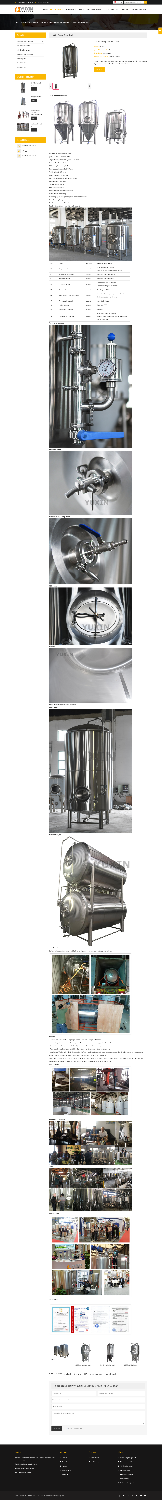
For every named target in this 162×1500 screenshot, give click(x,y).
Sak (80, 9)
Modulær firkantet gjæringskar (37, 125)
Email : (17, 1464)
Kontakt (18, 1452)
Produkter (55, 9)
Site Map (65, 1474)
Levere (64, 1458)
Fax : (16, 1472)
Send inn (57, 1428)
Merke (96, 46)
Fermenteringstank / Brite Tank (59, 22)
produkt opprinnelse (101, 50)
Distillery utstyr (22, 58)
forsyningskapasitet (101, 56)
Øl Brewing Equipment (38, 22)
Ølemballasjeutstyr (23, 46)
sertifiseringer (67, 1470)
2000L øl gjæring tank (36, 84)
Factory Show (94, 9)
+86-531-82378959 (43, 2)
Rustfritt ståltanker (23, 63)
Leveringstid (98, 53)
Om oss (124, 9)
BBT (85, 1374)
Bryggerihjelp (21, 67)
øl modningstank (110, 1374)
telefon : (17, 1468)
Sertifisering (139, 9)
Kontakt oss (111, 9)
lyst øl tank (67, 1374)
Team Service (67, 1462)
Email (99, 69)
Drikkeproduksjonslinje (25, 54)
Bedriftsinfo (95, 1458)
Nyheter (70, 9)
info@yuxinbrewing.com (25, 2)
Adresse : (18, 1458)
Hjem (45, 9)
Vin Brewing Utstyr (23, 50)
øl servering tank (95, 1374)
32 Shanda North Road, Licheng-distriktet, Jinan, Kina (39, 1459)
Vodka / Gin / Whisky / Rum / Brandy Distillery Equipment (36, 112)
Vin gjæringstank (36, 96)
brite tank (77, 1374)
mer (33, 89)
